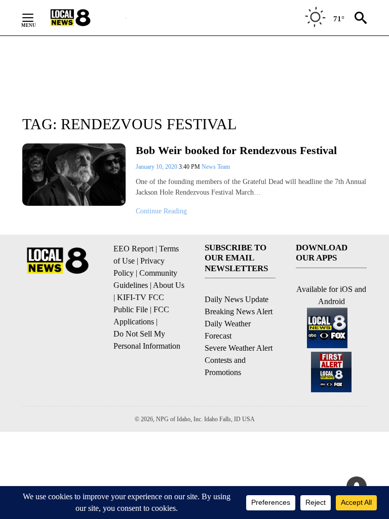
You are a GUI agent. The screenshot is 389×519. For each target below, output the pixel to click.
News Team (216, 166)
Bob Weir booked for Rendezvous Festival (236, 150)
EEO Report (133, 248)
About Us (168, 285)
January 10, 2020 (157, 166)
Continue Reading (161, 211)
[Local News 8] (83, 17)
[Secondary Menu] (35, 18)
